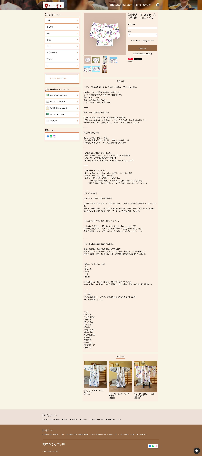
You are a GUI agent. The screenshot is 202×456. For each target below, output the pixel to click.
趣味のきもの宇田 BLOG (58, 102)
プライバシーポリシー (57, 114)
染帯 (48, 33)
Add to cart (142, 48)
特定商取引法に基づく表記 (58, 108)
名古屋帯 (50, 27)
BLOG (138, 5)
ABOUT (118, 5)
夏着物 (49, 40)
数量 (129, 31)
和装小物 (50, 59)
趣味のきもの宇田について (58, 95)
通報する (130, 62)
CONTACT (147, 5)
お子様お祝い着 (52, 53)
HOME (111, 5)
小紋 (48, 20)
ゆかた (49, 46)
